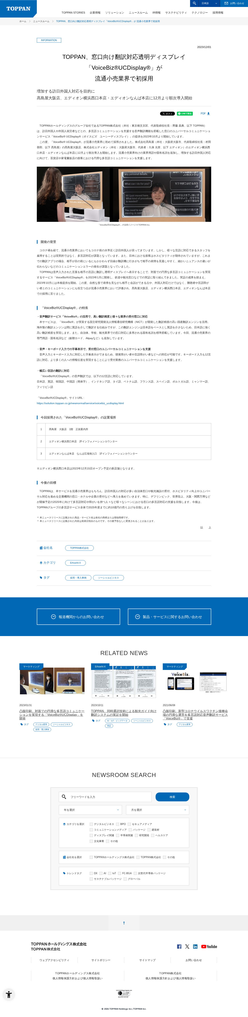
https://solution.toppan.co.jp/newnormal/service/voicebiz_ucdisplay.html (80, 403)
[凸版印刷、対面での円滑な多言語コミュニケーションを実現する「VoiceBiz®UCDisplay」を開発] (52, 681)
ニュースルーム (138, 12)
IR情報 (156, 12)
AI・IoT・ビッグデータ (117, 721)
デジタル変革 (41, 724)
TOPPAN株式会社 (79, 548)
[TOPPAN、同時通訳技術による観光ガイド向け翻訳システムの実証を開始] (124, 681)
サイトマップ (147, 960)
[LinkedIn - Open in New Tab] (195, 945)
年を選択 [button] (69, 809)
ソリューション (114, 12)
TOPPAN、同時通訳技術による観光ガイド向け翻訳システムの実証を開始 (124, 712)
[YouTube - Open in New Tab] (209, 946)
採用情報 (218, 12)
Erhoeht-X (75, 563)
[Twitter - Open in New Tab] (187, 945)
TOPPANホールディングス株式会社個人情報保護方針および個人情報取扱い (77, 976)
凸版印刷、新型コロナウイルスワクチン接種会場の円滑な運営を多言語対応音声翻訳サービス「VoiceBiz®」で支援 (195, 714)
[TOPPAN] (18, 9)
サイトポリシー (100, 960)
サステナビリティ (176, 12)
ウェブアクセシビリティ (54, 960)
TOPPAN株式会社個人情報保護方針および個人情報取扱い (170, 976)
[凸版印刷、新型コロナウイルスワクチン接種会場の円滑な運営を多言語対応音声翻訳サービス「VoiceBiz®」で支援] (196, 681)
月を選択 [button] (136, 809)
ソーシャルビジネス (108, 577)
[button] (194, 3)
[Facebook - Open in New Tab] (179, 945)
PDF (203, 113)
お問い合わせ (194, 960)
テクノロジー (200, 12)
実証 (109, 726)
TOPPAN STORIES (73, 12)
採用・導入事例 (78, 577)
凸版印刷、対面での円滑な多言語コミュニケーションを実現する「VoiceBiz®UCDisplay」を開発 (51, 714)
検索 (172, 796)
